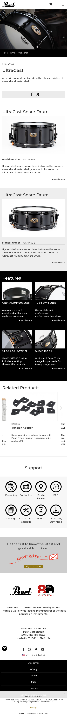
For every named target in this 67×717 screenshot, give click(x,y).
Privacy (33, 669)
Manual (41, 518)
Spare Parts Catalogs (26, 520)
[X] (35, 649)
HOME (5, 53)
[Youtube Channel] (42, 649)
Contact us (26, 495)
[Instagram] (29, 649)
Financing (11, 495)
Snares (13, 53)
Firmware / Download (56, 520)
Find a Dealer (41, 497)
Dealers (33, 688)
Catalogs (11, 518)
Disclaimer (33, 663)
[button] (17, 291)
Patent (33, 675)
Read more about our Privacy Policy (33, 713)
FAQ (55, 495)
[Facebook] (23, 649)
